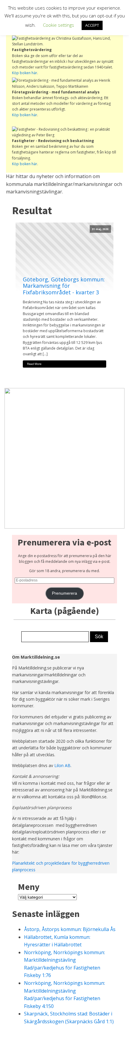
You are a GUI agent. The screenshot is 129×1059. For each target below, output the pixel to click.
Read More (34, 364)
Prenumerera (64, 593)
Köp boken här (24, 72)
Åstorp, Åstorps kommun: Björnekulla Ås (70, 929)
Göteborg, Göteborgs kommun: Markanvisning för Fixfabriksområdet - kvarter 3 (64, 286)
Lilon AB (62, 765)
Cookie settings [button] (58, 25)
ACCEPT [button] (92, 25)
